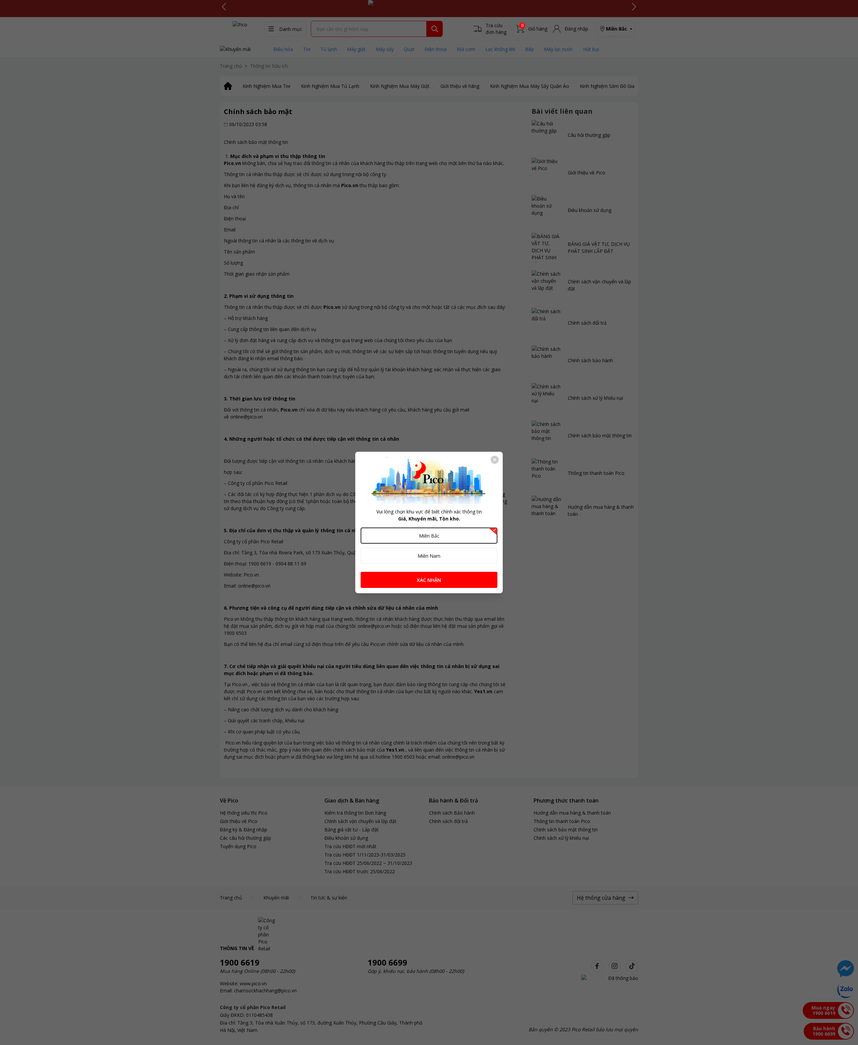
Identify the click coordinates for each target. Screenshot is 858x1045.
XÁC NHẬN (429, 580)
